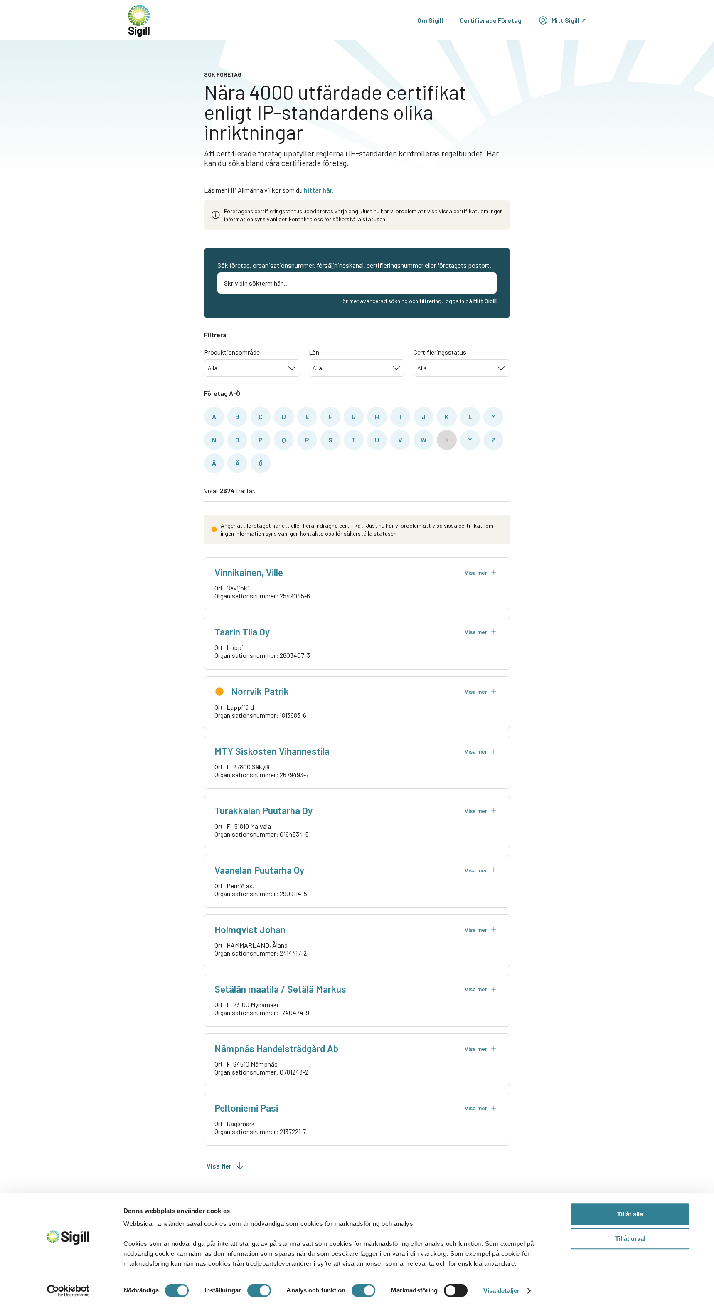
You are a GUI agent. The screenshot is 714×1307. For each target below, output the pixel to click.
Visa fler (219, 1166)
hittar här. (319, 190)
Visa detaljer (501, 1290)
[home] (139, 20)
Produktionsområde (232, 352)
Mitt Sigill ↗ (569, 20)
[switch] (259, 1290)
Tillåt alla (630, 1214)
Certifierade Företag (491, 20)
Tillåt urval (630, 1238)
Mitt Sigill (485, 300)
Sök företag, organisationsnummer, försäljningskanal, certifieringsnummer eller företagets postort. (354, 265)
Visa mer (476, 572)
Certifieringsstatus (440, 352)
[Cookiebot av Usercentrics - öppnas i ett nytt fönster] (68, 1291)
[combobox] (252, 368)
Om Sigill (430, 20)
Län (314, 352)
